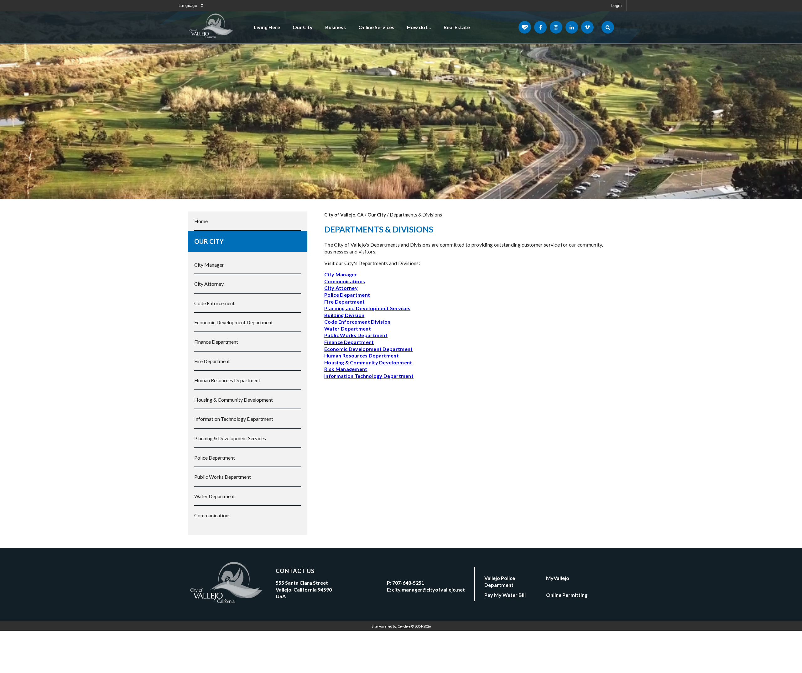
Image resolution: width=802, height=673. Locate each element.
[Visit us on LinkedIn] (571, 27)
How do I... (419, 27)
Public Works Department (222, 477)
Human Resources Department (227, 380)
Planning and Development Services (367, 308)
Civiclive (404, 626)
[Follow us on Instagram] (556, 27)
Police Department (214, 458)
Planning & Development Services (230, 438)
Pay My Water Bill (505, 595)
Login (616, 5)
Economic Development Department (233, 322)
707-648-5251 (408, 583)
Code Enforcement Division (357, 322)
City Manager (209, 265)
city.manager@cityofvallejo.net (428, 589)
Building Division (344, 315)
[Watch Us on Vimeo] (587, 27)
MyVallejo (557, 578)
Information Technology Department (233, 419)
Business (335, 27)
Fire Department (212, 361)
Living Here (267, 27)
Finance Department (216, 342)
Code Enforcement (214, 303)
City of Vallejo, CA (344, 214)
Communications (212, 515)
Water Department (214, 496)
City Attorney (209, 284)
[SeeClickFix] (524, 27)
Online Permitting (566, 595)
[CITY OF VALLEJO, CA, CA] (211, 27)
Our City (303, 27)
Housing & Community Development (233, 400)
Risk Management (345, 369)
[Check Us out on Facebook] (540, 27)
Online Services (376, 27)
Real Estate (457, 27)
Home (201, 221)
